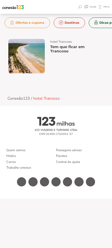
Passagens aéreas (69, 150)
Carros (11, 162)
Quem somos (15, 150)
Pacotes (61, 156)
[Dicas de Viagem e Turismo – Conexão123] (13, 7)
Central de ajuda (68, 162)
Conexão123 (18, 98)
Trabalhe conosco (18, 168)
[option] (27, 22)
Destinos (72, 23)
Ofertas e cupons (30, 23)
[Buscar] (80, 7)
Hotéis (11, 156)
